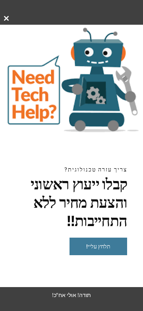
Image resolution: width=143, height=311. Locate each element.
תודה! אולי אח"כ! (71, 295)
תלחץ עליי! (98, 246)
